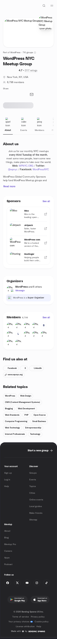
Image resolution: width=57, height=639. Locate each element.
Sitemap (33, 520)
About (7, 531)
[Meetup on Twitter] (17, 582)
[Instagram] (36, 582)
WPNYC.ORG (26, 166)
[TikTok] (46, 582)
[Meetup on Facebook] (7, 582)
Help (6, 486)
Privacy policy (38, 617)
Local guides (35, 506)
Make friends (35, 513)
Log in (7, 480)
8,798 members (15, 82)
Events (32, 480)
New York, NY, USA (17, 77)
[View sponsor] (45, 214)
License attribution (25, 626)
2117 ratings (31, 70)
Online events (36, 500)
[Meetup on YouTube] (27, 582)
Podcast (8, 564)
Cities (32, 493)
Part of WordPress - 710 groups (18, 52)
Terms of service (20, 617)
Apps (7, 558)
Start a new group (38, 450)
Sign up (8, 473)
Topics (32, 486)
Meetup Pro (10, 544)
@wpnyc (13, 169)
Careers (8, 551)
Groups (33, 473)
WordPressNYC (41, 169)
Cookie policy (41, 622)
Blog (6, 538)
